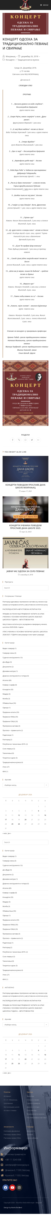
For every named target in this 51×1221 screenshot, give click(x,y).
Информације (16, 1147)
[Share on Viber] (19, 440)
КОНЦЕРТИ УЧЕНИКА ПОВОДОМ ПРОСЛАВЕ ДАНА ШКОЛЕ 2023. (25, 527)
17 (6, 820)
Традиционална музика (28, 60)
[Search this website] (26, 588)
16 (45, 815)
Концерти (10, 60)
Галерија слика (8, 653)
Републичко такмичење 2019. (14, 744)
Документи (7, 667)
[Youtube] (12, 1187)
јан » (9, 833)
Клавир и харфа (9, 685)
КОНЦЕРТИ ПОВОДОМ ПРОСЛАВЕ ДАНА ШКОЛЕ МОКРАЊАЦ (25, 486)
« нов (5, 833)
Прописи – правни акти (12, 730)
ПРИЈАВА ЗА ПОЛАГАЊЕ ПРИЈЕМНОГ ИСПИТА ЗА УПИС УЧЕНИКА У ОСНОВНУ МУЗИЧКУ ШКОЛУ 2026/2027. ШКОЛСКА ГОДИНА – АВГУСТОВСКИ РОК (23, 617)
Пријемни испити (9, 712)
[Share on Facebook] (12, 440)
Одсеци (5, 707)
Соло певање (8, 749)
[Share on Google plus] (38, 440)
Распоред (6, 739)
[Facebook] (5, 1187)
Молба (5, 698)
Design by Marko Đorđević (13, 1207)
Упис (4, 767)
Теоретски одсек (9, 758)
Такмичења (7, 753)
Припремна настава (10, 726)
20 (25, 820)
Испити (5, 680)
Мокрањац (10, 56)
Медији (5, 694)
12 (19, 815)
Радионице (7, 735)
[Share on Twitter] (31, 440)
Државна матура (9, 671)
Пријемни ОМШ (9, 717)
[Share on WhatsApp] (25, 440)
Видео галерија (8, 648)
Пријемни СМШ (9, 721)
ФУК (4, 771)
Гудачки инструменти (11, 657)
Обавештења (8, 703)
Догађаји (6, 662)
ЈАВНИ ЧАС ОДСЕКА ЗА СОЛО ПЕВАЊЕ (25, 571)
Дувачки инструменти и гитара (15, 676)
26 (19, 824)
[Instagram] (19, 1187)
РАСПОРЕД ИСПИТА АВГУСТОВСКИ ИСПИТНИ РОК (22, 609)
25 (12, 824)
